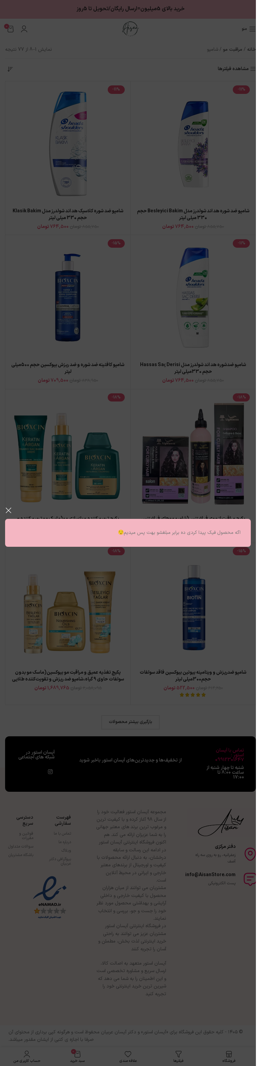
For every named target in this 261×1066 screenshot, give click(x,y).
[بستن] (8, 510)
